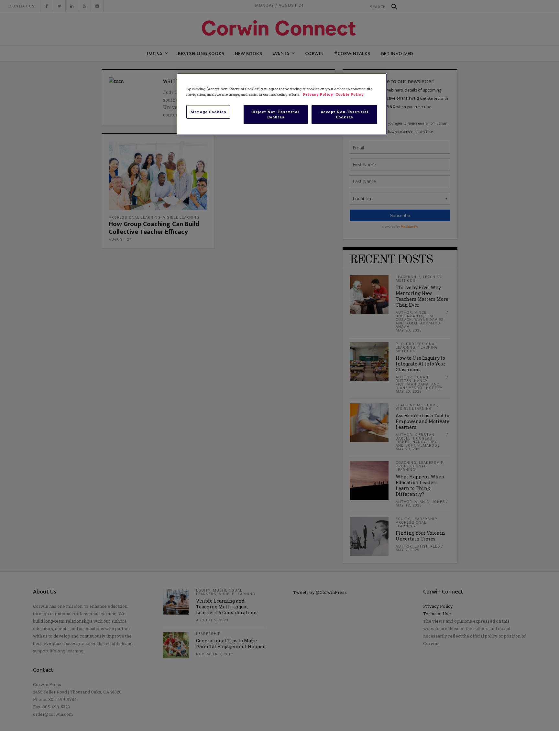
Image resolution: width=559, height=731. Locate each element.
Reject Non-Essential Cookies (275, 114)
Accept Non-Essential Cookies (344, 114)
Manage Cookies (208, 111)
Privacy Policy (318, 94)
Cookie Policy (349, 94)
